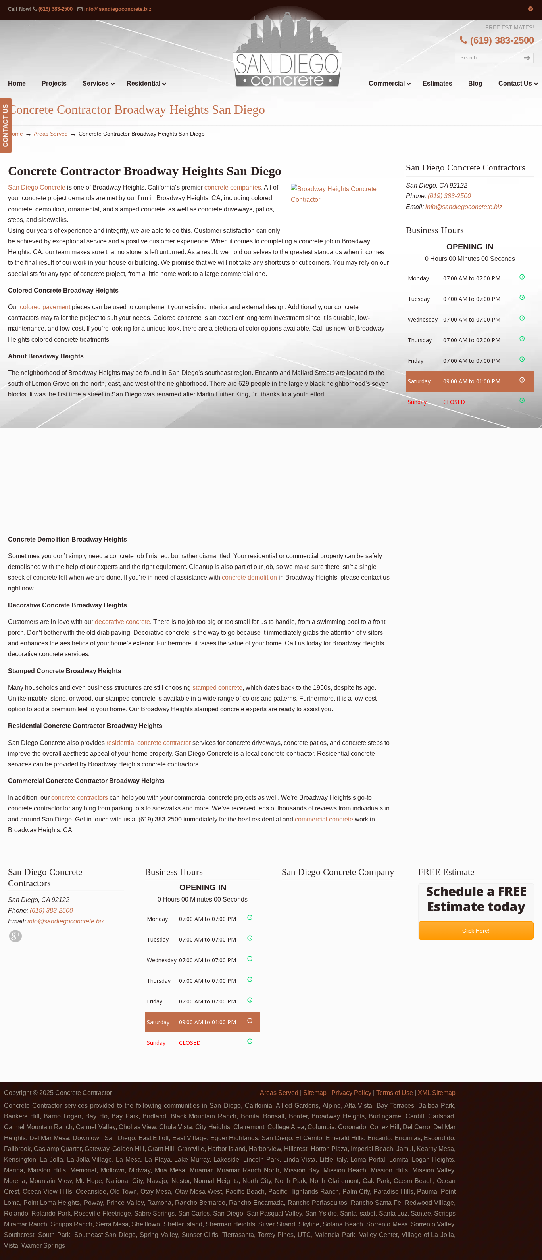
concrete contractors (79, 797)
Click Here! (476, 930)
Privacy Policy (351, 1093)
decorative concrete (121, 622)
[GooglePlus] (15, 940)
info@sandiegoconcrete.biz (118, 9)
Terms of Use (394, 1093)
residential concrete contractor (148, 742)
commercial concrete (323, 819)
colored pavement (45, 307)
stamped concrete (217, 687)
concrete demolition (249, 577)
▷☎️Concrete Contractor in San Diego (287, 45)
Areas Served (51, 133)
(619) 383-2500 (55, 9)
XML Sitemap (437, 1093)
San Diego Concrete (36, 187)
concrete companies (232, 187)
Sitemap (315, 1093)
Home (15, 133)
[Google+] (530, 9)
